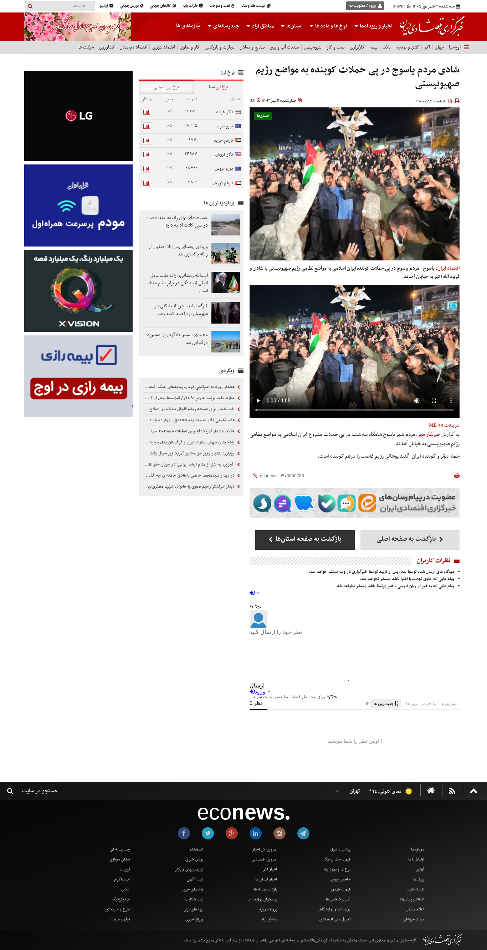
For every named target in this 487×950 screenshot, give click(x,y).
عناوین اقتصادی (264, 859)
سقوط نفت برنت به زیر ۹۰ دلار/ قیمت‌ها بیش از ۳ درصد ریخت (189, 398)
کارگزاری (357, 47)
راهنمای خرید (192, 889)
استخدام (196, 849)
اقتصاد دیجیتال (133, 47)
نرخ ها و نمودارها (337, 869)
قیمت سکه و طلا (337, 859)
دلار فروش (224, 154)
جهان (439, 47)
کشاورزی (107, 47)
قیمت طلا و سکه (253, 5)
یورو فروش (224, 168)
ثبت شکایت (194, 899)
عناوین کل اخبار (264, 849)
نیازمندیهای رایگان (189, 869)
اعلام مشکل (415, 909)
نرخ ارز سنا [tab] (218, 87)
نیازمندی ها (188, 25)
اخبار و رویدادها (376, 26)
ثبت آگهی (195, 879)
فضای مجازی (119, 859)
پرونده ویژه (268, 909)
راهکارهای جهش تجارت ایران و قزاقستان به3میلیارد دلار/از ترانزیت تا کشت (189, 442)
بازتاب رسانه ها (265, 889)
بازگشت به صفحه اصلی (406, 539)
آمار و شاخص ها (338, 899)
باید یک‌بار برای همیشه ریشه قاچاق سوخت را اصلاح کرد (189, 409)
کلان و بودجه (407, 47)
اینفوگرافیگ (121, 899)
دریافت (444, 425)
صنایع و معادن (252, 47)
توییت (125, 869)
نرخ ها (331, 26)
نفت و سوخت (220, 5)
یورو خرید (224, 126)
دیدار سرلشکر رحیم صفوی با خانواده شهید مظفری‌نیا (192, 486)
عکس (125, 889)
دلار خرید (224, 112)
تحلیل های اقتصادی (334, 919)
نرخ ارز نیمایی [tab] (166, 87)
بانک (387, 47)
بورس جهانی (129, 5)
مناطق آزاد (262, 26)
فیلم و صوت (120, 919)
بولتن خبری (194, 859)
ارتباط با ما (416, 859)
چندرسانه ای (120, 849)
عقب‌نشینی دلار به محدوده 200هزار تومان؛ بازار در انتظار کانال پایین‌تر (189, 420)
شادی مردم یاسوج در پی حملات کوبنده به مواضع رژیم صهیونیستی (358, 77)
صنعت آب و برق (284, 47)
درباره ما (417, 849)
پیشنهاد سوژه (340, 849)
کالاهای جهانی (161, 5)
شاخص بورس (340, 879)
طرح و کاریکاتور (117, 909)
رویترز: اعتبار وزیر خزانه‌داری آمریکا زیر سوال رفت (193, 453)
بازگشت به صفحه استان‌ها (308, 539)
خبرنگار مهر (428, 434)
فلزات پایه (191, 5)
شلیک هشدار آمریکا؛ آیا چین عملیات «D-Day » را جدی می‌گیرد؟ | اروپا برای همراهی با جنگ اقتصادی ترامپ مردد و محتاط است (189, 431)
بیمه (374, 47)
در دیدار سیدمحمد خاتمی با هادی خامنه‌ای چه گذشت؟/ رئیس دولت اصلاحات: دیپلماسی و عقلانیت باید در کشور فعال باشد (189, 475)
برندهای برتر (193, 909)
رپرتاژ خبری (194, 919)
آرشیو (104, 5)
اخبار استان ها (266, 879)
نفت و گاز (336, 47)
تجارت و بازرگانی (220, 47)
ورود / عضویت (364, 5)
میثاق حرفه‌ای (413, 919)
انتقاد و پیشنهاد (412, 899)
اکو (427, 47)
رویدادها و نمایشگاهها (333, 909)
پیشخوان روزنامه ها (262, 899)
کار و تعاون (190, 47)
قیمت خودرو (340, 889)
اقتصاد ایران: (448, 268)
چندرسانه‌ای (225, 26)
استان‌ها (294, 26)
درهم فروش (223, 183)
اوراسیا (455, 47)
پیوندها (418, 879)
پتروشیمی (313, 47)
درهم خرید (223, 140)
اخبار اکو (270, 869)
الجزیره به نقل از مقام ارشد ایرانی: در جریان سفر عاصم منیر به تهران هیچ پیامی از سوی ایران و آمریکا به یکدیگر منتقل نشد (189, 464)
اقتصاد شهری (163, 47)
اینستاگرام (122, 879)
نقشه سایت (415, 889)
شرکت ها (86, 47)
